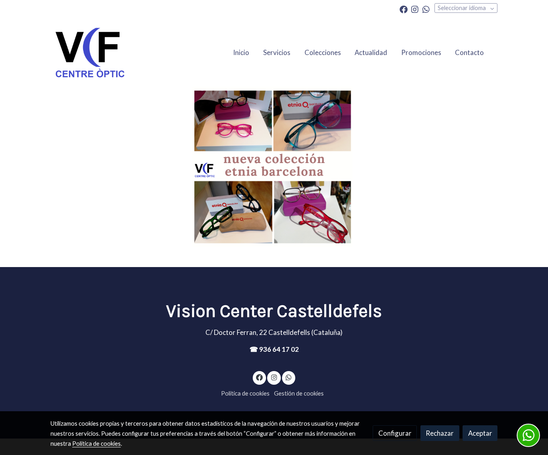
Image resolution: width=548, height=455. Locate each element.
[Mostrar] (272, 166)
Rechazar (440, 433)
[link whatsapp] (426, 9)
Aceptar (480, 433)
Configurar (395, 433)
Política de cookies (245, 393)
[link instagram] (414, 9)
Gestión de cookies (299, 393)
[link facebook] (404, 9)
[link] (90, 52)
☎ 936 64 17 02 (274, 349)
